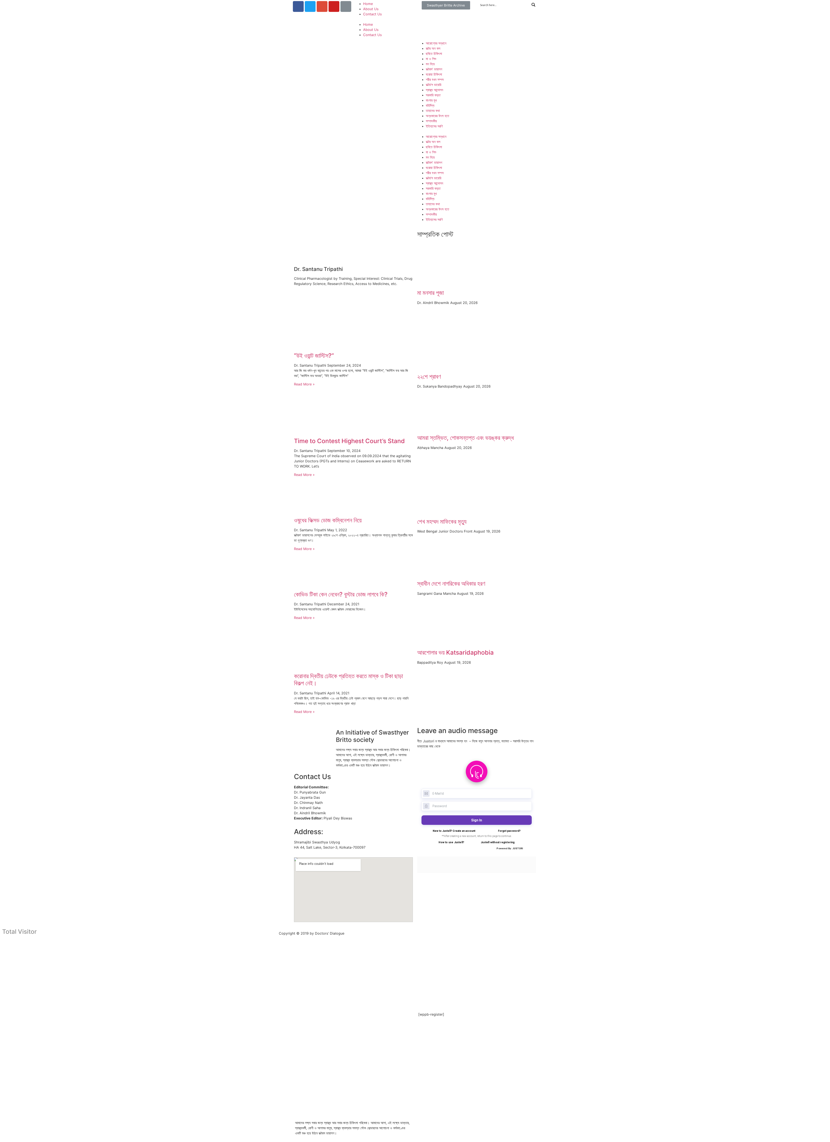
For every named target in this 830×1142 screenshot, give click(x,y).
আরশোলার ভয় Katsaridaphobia (455, 652)
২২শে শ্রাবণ (429, 376)
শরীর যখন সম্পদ (435, 79)
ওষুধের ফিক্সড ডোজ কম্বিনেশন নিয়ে (328, 520)
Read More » (304, 384)
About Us (370, 9)
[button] (446, 5)
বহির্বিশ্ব (430, 105)
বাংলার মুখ (431, 100)
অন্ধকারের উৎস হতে (437, 116)
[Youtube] (334, 6)
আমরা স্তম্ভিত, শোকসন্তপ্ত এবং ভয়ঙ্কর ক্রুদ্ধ (465, 437)
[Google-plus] (322, 6)
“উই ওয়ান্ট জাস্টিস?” (314, 355)
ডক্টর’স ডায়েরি (433, 85)
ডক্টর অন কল (433, 48)
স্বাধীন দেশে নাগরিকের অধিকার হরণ (451, 583)
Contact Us (372, 14)
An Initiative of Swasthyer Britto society (372, 736)
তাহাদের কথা (433, 110)
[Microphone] (345, 6)
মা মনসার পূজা (430, 292)
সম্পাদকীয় (431, 121)
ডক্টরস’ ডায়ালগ (434, 69)
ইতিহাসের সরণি (434, 126)
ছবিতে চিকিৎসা (434, 53)
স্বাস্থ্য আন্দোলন (434, 90)
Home (368, 4)
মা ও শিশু (431, 59)
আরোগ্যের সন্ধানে (436, 43)
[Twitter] (310, 6)
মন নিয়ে (430, 64)
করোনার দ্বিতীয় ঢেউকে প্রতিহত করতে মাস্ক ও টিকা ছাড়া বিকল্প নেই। (348, 679)
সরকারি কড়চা (433, 95)
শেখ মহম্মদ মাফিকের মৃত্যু (441, 521)
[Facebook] (298, 6)
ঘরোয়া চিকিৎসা (434, 74)
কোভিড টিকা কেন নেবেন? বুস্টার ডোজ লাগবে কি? (341, 594)
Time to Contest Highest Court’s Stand (349, 441)
